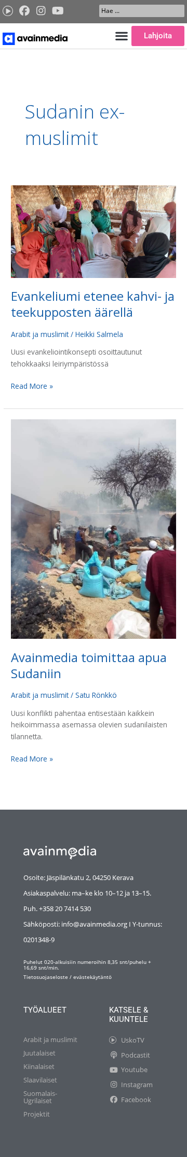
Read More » (32, 385)
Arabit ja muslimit (40, 334)
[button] (121, 36)
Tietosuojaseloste (45, 976)
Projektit (36, 1114)
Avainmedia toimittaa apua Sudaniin (89, 665)
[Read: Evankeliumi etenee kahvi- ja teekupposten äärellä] (93, 231)
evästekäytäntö (92, 976)
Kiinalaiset (39, 1066)
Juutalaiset (39, 1053)
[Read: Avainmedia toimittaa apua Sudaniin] (93, 528)
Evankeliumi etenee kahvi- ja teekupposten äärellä (93, 304)
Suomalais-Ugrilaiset (40, 1097)
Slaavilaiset (40, 1080)
